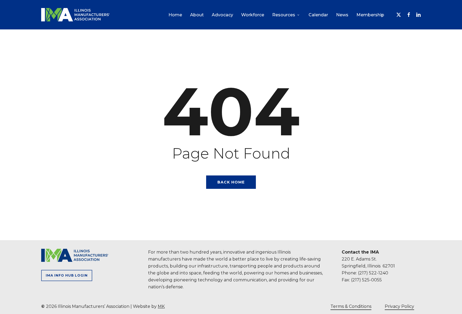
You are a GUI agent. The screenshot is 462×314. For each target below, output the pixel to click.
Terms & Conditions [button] (350, 306)
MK (161, 306)
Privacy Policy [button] (399, 306)
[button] (66, 275)
